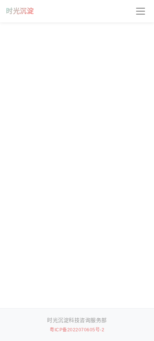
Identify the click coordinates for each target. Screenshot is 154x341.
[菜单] (140, 11)
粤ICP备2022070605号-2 (77, 329)
